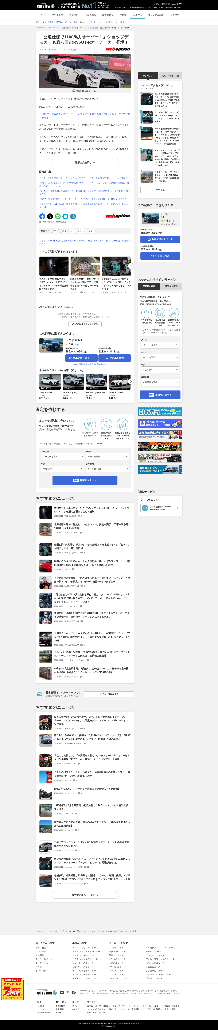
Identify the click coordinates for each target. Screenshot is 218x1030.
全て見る (160, 190)
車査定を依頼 (149, 286)
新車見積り (107, 14)
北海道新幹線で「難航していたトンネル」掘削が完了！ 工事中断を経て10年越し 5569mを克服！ (85, 284)
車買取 (123, 14)
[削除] (23, 978)
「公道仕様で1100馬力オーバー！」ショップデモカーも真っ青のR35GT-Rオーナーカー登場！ (83, 178)
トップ (42, 14)
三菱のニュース (116, 963)
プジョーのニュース (155, 970)
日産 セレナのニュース (83, 963)
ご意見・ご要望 (169, 1009)
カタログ (73, 14)
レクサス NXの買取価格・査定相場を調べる (85, 364)
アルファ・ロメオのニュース (159, 974)
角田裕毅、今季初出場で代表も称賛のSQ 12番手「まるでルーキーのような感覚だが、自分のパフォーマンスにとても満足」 (92, 615)
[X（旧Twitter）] (67, 992)
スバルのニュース (117, 970)
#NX (64, 231)
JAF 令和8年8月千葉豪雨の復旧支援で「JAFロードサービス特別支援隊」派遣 (91, 807)
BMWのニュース (153, 951)
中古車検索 (90, 14)
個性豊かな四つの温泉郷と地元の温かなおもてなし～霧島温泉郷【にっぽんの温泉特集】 (92, 824)
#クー (92, 231)
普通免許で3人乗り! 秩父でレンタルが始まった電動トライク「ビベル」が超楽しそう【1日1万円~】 (116, 284)
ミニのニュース (153, 967)
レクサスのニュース (118, 951)
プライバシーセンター (151, 1006)
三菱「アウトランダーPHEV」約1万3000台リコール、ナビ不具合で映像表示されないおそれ (91, 844)
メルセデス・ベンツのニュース (160, 947)
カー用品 (40, 955)
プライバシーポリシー (131, 1006)
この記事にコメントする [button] (86, 324)
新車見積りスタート (83, 358)
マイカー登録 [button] (170, 224)
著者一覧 (112, 1009)
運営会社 (106, 1006)
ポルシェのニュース (155, 963)
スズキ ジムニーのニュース (85, 978)
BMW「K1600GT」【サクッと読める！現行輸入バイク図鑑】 (87, 788)
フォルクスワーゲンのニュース (160, 959)
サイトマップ (124, 1009)
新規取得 (165, 4)
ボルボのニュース (154, 978)
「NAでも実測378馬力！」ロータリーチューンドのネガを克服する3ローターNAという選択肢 (82, 199)
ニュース (137, 14)
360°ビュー (57, 14)
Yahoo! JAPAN (176, 4)
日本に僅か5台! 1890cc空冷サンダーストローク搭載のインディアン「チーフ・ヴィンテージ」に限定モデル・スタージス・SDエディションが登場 (91, 720)
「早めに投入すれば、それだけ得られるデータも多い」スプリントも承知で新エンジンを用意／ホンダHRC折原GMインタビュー (92, 580)
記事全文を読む (83, 162)
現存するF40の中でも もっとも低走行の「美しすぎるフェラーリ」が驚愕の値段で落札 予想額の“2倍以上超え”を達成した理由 (92, 563)
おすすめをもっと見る (83, 895)
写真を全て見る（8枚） (87, 90)
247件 (76, 345)
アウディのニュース (155, 955)
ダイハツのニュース (118, 978)
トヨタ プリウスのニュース (85, 947)
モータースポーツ (44, 959)
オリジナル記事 (156, 14)
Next (131, 266)
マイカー (174, 14)
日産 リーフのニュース (83, 967)
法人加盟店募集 (154, 1009)
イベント (40, 967)
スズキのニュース (117, 974)
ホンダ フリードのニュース (85, 974)
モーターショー (43, 963)
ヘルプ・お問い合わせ (96, 1012)
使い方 (70, 307)
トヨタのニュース (117, 947)
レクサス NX (73, 340)
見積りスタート (88, 480)
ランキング (148, 76)
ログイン (157, 4)
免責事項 (175, 1006)
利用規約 (166, 1006)
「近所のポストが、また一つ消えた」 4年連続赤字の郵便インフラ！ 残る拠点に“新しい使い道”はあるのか (92, 774)
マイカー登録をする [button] (109, 694)
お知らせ (116, 1006)
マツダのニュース (117, 967)
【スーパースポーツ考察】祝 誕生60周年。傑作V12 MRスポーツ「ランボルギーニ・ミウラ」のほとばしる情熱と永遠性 (92, 654)
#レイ (72, 231)
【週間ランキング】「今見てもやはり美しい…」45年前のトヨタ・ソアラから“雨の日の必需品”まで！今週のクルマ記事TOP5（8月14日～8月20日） (92, 637)
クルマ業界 (41, 951)
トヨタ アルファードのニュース (87, 951)
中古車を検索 (117, 358)
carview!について (94, 1006)
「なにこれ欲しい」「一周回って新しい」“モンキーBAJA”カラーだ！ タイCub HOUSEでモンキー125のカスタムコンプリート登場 (92, 757)
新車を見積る (171, 286)
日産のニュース (116, 955)
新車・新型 (41, 947)
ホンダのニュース (117, 959)
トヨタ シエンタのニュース (85, 959)
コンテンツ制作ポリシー (97, 1009)
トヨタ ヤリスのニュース (84, 955)
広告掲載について (139, 1009)
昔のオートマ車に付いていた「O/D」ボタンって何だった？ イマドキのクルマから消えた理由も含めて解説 (54, 284)
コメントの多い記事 (170, 76)
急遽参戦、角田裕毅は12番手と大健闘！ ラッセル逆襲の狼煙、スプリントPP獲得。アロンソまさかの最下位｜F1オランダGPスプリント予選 (92, 877)
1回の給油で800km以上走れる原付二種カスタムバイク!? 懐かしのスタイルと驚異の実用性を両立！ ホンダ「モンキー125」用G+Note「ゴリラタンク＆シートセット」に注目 (92, 598)
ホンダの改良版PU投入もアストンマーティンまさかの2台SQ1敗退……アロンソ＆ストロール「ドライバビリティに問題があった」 (92, 861)
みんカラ (75, 1009)
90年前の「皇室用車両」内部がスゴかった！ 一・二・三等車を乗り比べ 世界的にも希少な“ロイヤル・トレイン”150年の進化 (91, 670)
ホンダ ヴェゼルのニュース (85, 970)
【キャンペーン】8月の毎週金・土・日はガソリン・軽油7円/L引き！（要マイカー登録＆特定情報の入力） (85, 242)
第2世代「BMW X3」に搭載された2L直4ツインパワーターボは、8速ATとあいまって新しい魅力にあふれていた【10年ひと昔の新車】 (92, 737)
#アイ (55, 231)
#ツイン (82, 231)
